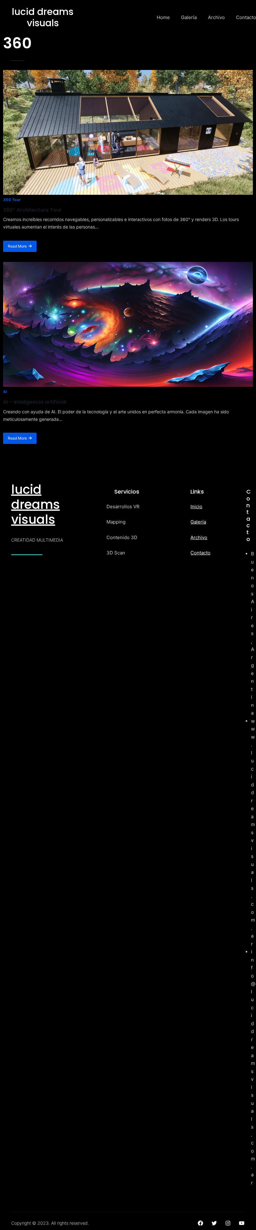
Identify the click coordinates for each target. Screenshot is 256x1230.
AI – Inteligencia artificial (34, 402)
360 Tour (12, 199)
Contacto (200, 553)
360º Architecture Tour (32, 210)
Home (163, 17)
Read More (17, 246)
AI (5, 391)
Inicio (196, 506)
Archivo (198, 537)
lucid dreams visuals (35, 504)
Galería (198, 522)
